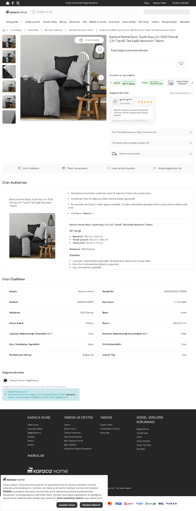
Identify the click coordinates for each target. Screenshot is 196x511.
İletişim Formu (70, 429)
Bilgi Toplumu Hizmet (73, 440)
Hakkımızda (33, 425)
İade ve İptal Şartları (73, 436)
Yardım (67, 425)
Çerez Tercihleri (144, 445)
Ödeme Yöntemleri (72, 433)
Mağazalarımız (34, 433)
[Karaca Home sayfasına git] (48, 470)
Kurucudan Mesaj (35, 429)
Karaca (31, 444)
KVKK (139, 437)
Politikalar (141, 449)
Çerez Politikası (143, 441)
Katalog (31, 436)
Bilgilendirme (143, 429)
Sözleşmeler (142, 433)
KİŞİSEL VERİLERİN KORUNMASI (150, 419)
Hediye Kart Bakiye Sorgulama (77, 448)
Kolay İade (104, 433)
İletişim (31, 440)
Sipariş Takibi (106, 425)
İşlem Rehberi (70, 444)
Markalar (36, 456)
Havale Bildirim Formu (110, 429)
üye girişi (70, 394)
